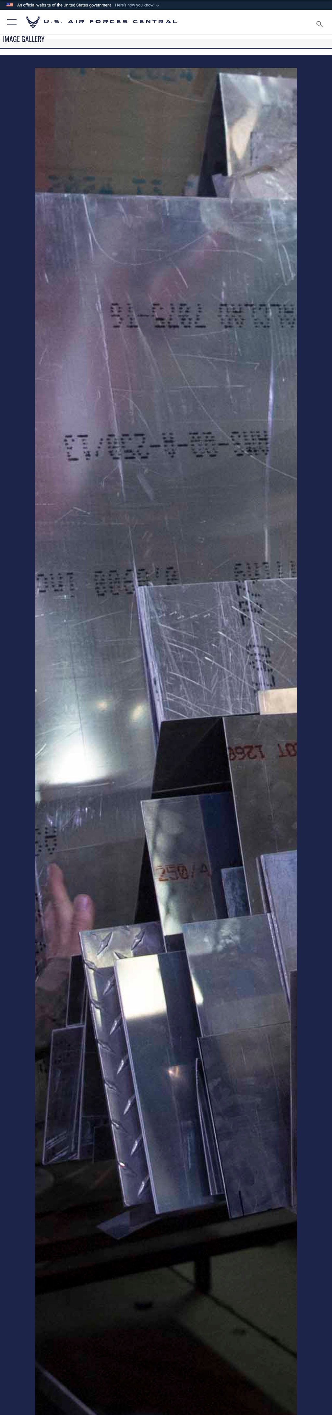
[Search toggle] (320, 22)
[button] (137, 5)
